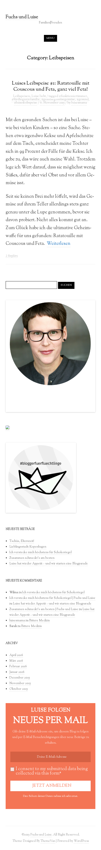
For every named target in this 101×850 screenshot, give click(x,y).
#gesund (83, 99)
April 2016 (16, 655)
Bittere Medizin (39, 621)
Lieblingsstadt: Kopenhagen (27, 547)
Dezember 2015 (19, 678)
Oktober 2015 (18, 689)
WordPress (81, 841)
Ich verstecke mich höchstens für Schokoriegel (40, 552)
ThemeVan (47, 841)
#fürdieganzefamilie (26, 99)
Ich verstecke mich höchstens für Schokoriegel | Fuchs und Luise (52, 598)
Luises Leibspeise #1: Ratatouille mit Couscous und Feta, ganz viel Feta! (50, 86)
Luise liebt (38, 96)
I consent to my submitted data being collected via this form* (52, 771)
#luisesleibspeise (25, 103)
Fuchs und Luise (22, 17)
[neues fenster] (7, 428)
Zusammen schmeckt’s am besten (31, 558)
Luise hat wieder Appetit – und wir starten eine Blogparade (48, 564)
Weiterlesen (58, 243)
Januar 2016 (16, 672)
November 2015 (20, 683)
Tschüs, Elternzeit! (21, 541)
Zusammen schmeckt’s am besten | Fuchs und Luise (43, 609)
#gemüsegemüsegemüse (58, 99)
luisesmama (79, 103)
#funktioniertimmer (73, 96)
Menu (50, 38)
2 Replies (12, 255)
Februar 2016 (18, 666)
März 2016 (16, 661)
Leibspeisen (21, 96)
